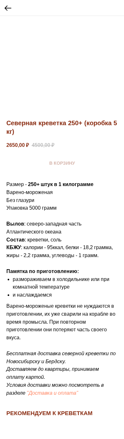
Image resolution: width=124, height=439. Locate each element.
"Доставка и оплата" (52, 393)
